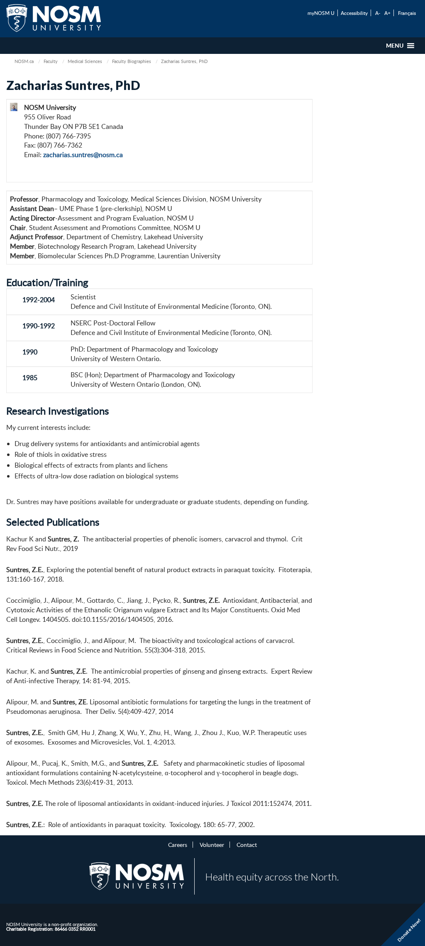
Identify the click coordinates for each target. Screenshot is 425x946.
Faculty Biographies (131, 61)
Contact (247, 844)
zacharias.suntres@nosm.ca (83, 154)
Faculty (51, 61)
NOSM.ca (24, 61)
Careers (177, 844)
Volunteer (212, 844)
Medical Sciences (85, 61)
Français (407, 13)
